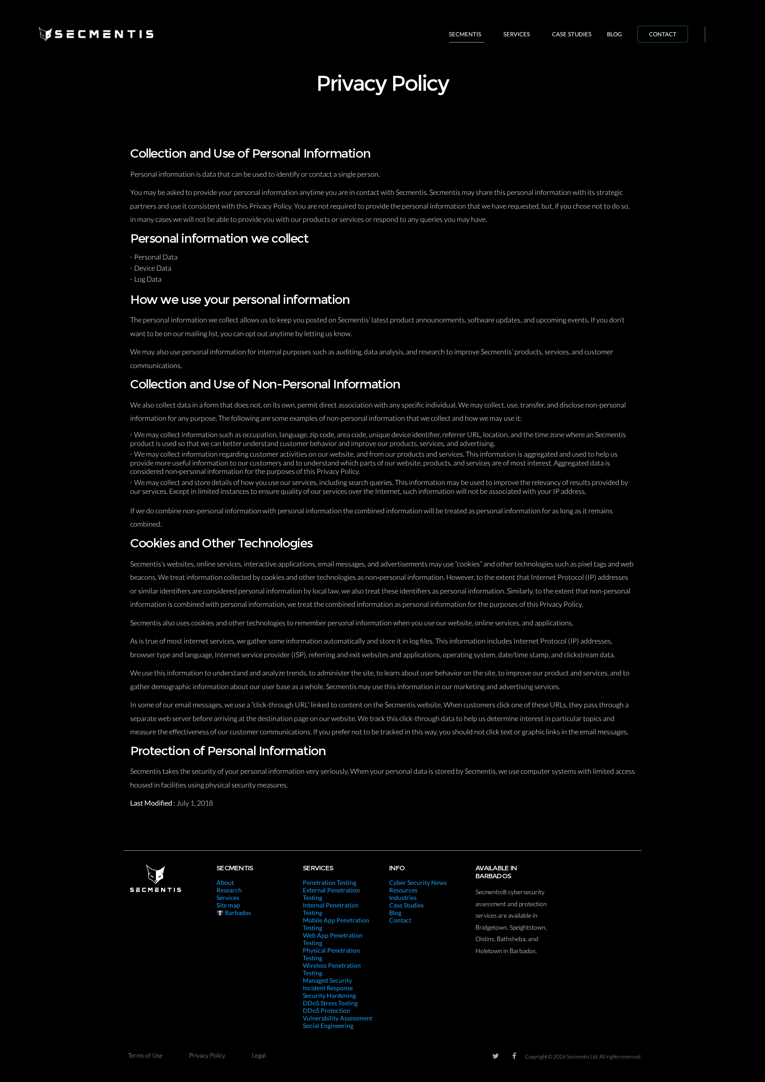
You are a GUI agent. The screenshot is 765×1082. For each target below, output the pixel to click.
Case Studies (571, 34)
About (225, 882)
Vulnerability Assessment (337, 1018)
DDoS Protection (326, 1010)
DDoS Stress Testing (330, 1003)
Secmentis (465, 34)
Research (229, 890)
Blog (614, 34)
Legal (259, 1055)
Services (516, 34)
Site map (228, 905)
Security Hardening (329, 995)
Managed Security (327, 980)
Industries (403, 897)
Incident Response (328, 988)
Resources (403, 890)
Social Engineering (328, 1025)
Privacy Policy (207, 1055)
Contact (662, 34)
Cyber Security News (418, 882)
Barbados (237, 912)
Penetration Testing (329, 882)
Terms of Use (145, 1055)
